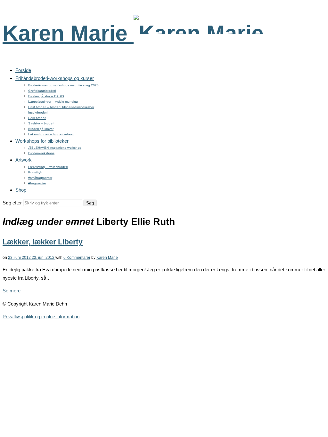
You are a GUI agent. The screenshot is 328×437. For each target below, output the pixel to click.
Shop (20, 190)
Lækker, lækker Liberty (43, 242)
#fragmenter (37, 183)
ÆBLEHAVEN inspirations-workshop (54, 147)
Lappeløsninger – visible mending (53, 101)
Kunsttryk (35, 172)
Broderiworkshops (41, 153)
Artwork (23, 160)
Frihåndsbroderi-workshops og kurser (54, 78)
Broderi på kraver (40, 129)
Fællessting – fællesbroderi (48, 167)
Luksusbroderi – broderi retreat (51, 134)
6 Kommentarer (76, 257)
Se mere (11, 290)
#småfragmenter (40, 177)
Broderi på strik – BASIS (46, 96)
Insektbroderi (37, 112)
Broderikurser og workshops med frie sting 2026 (63, 85)
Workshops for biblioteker (42, 141)
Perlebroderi (37, 118)
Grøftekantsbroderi (42, 90)
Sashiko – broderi (41, 123)
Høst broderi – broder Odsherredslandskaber (61, 107)
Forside (23, 70)
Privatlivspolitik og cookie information (41, 316)
